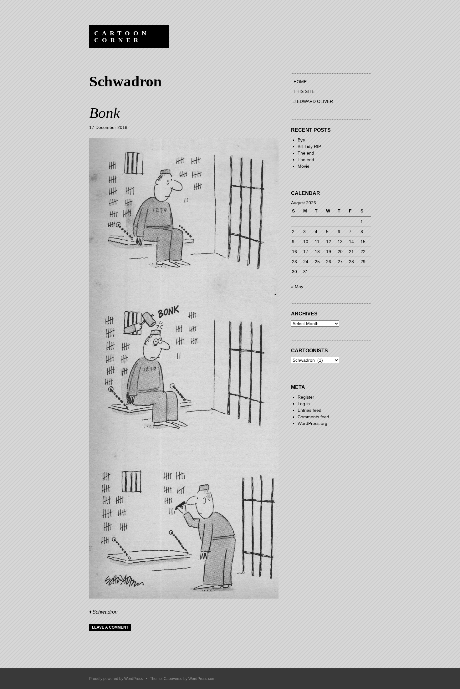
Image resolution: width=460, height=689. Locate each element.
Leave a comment (110, 627)
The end (306, 153)
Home (300, 81)
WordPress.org (312, 423)
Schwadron (105, 612)
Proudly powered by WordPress (116, 678)
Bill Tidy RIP (309, 146)
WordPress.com (201, 678)
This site (304, 91)
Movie (303, 166)
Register (306, 397)
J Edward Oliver (313, 101)
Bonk (104, 113)
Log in (304, 403)
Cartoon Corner (122, 36)
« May (297, 286)
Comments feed (313, 416)
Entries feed (309, 410)
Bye (301, 139)
